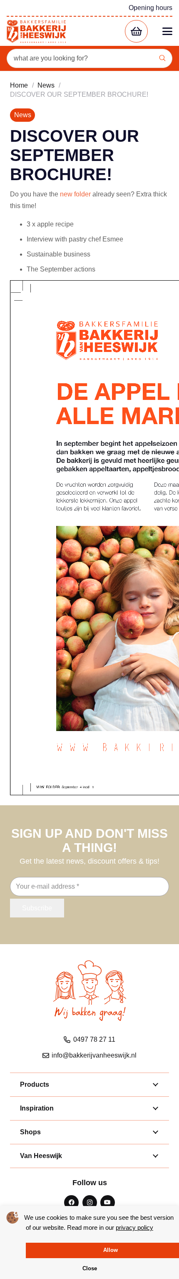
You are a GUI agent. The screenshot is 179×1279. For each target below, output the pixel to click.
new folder (75, 194)
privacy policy (134, 1227)
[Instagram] (89, 1202)
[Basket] (136, 31)
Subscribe (37, 908)
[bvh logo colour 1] (36, 31)
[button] (167, 31)
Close (89, 1268)
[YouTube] (107, 1202)
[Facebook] (71, 1202)
